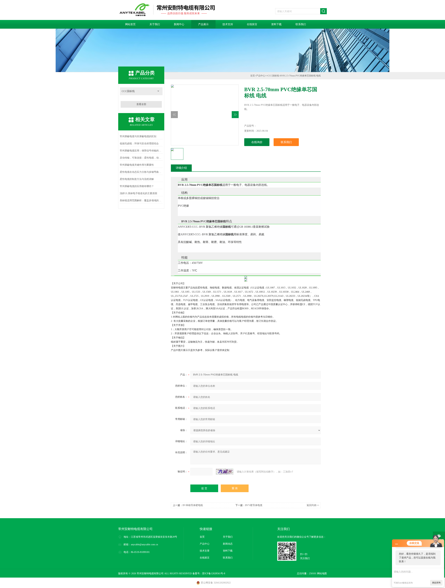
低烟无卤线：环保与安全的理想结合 (139, 143)
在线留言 (252, 24)
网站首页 (130, 24)
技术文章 (204, 550)
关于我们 (154, 24)
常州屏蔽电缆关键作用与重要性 (137, 165)
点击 (158, 91)
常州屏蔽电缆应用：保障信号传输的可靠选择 (141, 150)
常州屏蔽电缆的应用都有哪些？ (137, 186)
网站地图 (322, 573)
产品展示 (203, 24)
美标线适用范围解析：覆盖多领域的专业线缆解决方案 (141, 200)
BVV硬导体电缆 (253, 505)
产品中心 (260, 75)
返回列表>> (313, 505)
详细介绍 (181, 167)
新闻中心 (179, 24)
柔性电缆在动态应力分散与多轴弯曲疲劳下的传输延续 (141, 172)
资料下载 (276, 24)
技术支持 (227, 24)
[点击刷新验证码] (224, 472)
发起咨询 (436, 582)
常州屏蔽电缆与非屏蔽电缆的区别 (138, 136)
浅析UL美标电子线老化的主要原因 (138, 193)
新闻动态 (228, 544)
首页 (252, 75)
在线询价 (256, 142)
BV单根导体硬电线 (193, 505)
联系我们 (301, 24)
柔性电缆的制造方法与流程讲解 (137, 179)
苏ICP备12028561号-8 (213, 573)
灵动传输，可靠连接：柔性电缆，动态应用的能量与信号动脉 (141, 157)
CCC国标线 (128, 91)
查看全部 (141, 104)
